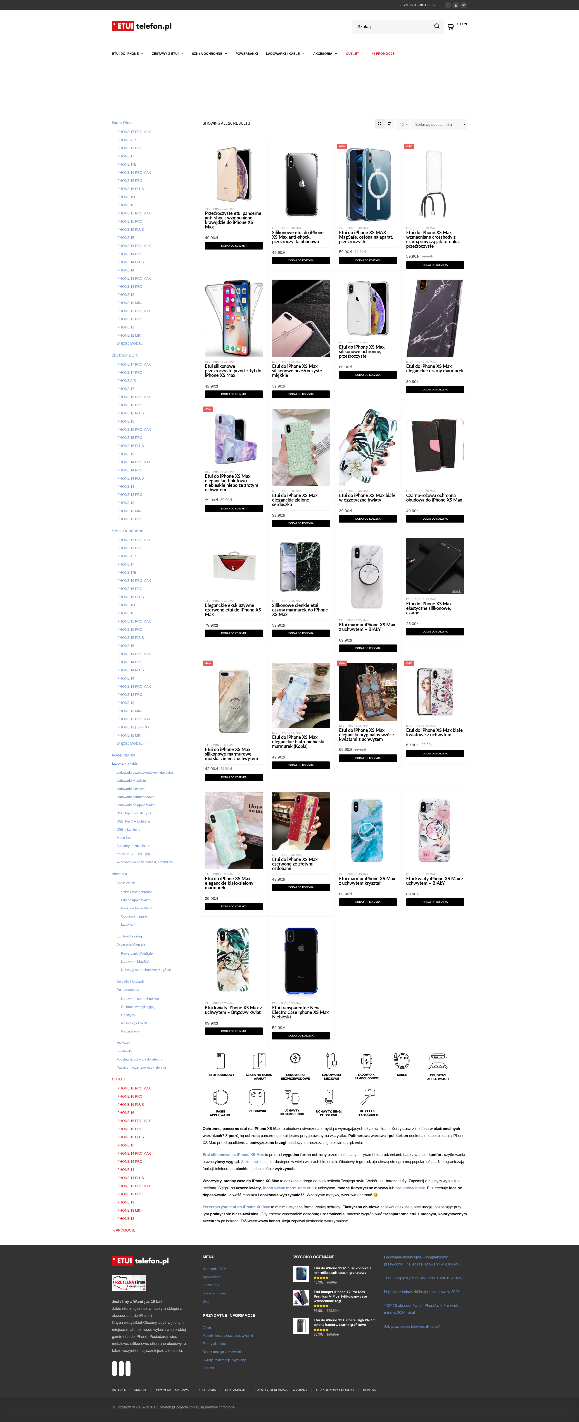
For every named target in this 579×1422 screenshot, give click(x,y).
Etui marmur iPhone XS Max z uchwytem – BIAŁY (367, 627)
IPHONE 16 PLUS (130, 189)
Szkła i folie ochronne (136, 892)
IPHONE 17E (126, 164)
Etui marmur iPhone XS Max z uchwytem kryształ (367, 881)
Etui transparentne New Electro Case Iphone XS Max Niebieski (300, 1012)
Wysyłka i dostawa (172, 1390)
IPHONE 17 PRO (129, 148)
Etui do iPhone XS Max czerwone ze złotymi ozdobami (295, 864)
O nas (207, 1327)
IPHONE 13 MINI (129, 303)
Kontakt (208, 1368)
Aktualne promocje (129, 1390)
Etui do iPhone (122, 123)
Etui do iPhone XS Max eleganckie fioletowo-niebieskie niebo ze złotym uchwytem (231, 483)
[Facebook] (447, 4)
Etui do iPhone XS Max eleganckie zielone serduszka (295, 500)
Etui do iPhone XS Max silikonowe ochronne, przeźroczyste (361, 352)
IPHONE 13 (125, 295)
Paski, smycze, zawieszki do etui (141, 1067)
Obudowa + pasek (134, 916)
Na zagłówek (130, 1031)
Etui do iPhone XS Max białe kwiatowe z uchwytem (434, 732)
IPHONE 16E (126, 197)
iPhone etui (211, 1285)
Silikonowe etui (253, 1162)
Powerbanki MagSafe (137, 953)
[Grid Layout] (379, 123)
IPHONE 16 (125, 205)
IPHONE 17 (125, 156)
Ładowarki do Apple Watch (135, 805)
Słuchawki (124, 1051)
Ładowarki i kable (125, 763)
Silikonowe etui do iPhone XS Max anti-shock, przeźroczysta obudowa (298, 237)
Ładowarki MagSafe (131, 780)
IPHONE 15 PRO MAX (133, 213)
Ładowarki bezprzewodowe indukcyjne (144, 772)
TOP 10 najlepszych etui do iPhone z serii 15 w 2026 (423, 1278)
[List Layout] (389, 123)
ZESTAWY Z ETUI (125, 355)
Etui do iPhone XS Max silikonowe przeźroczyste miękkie (297, 371)
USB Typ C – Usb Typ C (134, 813)
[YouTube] (455, 4)
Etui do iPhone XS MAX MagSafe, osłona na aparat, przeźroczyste (366, 237)
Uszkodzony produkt (335, 1390)
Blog (206, 1301)
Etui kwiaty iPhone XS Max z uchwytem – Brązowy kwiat (233, 1010)
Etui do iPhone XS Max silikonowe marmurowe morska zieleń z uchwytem (231, 754)
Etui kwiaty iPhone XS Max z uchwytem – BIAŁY (434, 881)
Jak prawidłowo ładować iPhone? (412, 1326)
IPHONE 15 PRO (129, 221)
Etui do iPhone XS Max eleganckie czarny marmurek (435, 368)
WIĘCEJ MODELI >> (132, 343)
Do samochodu (127, 990)
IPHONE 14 (125, 270)
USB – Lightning (128, 829)
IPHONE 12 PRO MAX (133, 311)
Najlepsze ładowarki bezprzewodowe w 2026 (421, 1292)
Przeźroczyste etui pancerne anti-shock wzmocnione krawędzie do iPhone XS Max (233, 220)
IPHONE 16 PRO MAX (133, 172)
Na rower (123, 1043)
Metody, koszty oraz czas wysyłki (228, 1335)
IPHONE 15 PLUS (130, 229)
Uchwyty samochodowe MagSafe (146, 970)
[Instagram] (463, 4)
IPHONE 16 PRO (129, 181)
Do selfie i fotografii (130, 981)
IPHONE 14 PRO (129, 254)
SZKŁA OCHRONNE (127, 531)
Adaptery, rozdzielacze (133, 846)
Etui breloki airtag (129, 936)
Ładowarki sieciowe (130, 789)
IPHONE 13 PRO (129, 286)
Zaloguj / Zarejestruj (420, 5)
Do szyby (128, 1015)
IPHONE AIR (126, 140)
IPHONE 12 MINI (129, 335)
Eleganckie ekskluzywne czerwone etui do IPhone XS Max (233, 610)
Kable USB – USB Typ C (134, 854)
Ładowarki (128, 924)
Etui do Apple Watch (135, 900)
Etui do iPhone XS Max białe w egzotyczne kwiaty (367, 497)
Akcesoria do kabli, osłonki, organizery (144, 862)
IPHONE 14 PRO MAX (133, 246)
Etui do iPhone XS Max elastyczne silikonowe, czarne (429, 608)
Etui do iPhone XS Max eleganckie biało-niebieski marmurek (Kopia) (298, 742)
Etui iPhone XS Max (220, 208)
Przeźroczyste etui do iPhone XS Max (236, 1207)
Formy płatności (214, 1344)
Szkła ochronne (214, 1293)
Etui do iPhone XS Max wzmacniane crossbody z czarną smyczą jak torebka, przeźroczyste (433, 240)
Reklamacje (235, 1390)
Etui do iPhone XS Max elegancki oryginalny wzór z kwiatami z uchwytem (366, 735)
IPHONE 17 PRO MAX (133, 132)
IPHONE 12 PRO (129, 319)
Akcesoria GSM (214, 1269)
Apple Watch (125, 883)
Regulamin (206, 1390)
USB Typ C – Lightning (133, 821)
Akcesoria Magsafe (130, 944)
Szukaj (437, 26)
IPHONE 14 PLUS (130, 262)
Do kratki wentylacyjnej (138, 1007)
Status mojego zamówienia (222, 1352)
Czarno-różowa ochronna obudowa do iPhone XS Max (434, 497)
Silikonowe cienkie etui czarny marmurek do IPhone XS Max (300, 610)
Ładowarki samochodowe (135, 797)
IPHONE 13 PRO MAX (133, 278)
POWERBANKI (123, 755)
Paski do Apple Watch (137, 908)
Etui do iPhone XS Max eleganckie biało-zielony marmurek (229, 883)
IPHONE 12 (125, 327)
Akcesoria (119, 874)
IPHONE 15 (125, 238)
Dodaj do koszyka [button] (234, 246)
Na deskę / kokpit (134, 1023)
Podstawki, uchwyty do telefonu (139, 1059)
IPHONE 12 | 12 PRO (132, 727)
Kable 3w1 (124, 837)
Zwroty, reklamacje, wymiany (224, 1360)
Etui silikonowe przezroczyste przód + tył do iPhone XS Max (233, 371)
